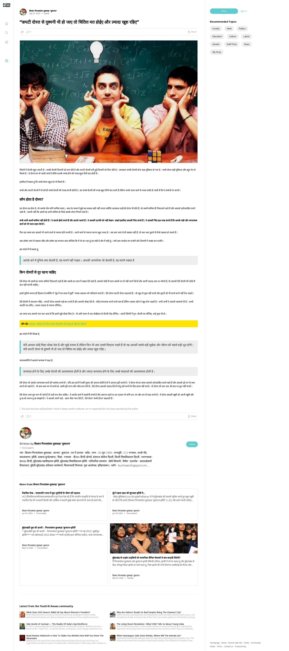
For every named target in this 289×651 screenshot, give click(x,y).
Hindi (229, 28)
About (224, 643)
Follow (192, 444)
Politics (242, 28)
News (247, 44)
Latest (246, 36)
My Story (216, 52)
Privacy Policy (240, 646)
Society (215, 28)
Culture (232, 36)
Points (247, 643)
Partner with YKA (235, 643)
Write (224, 11)
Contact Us (229, 646)
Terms (220, 646)
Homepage (215, 643)
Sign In (243, 11)
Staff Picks (232, 44)
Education (217, 36)
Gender (215, 44)
